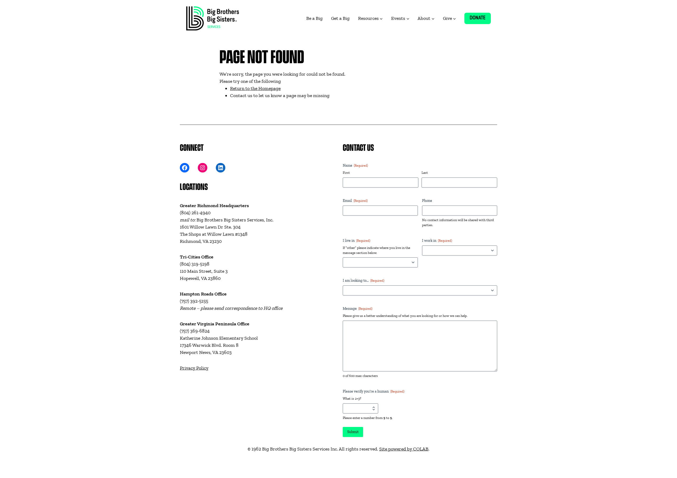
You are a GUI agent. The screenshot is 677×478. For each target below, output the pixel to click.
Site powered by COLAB (403, 449)
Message (357, 308)
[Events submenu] (407, 18)
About (424, 18)
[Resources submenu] (381, 18)
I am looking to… (363, 280)
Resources (368, 18)
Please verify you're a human (373, 391)
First (346, 173)
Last (425, 173)
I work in (437, 240)
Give (447, 18)
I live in (356, 240)
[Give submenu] (454, 18)
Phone (427, 200)
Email (355, 200)
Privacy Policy (194, 368)
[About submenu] (433, 18)
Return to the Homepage (255, 88)
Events (398, 18)
